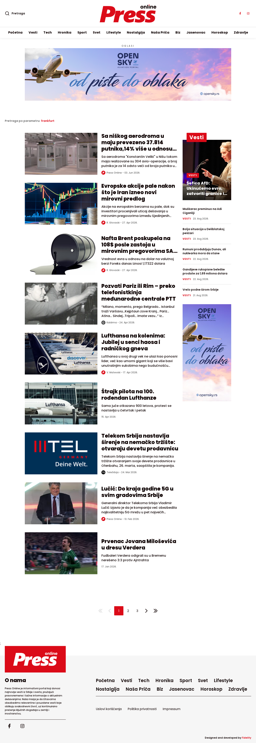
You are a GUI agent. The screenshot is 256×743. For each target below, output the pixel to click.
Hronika (64, 32)
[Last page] (155, 610)
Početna (15, 32)
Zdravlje (241, 32)
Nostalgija (136, 32)
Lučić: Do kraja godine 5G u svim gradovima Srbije (137, 492)
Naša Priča (160, 32)
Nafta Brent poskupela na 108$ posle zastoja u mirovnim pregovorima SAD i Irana (139, 248)
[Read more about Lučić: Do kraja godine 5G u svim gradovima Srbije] (61, 503)
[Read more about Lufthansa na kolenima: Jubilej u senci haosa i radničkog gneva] (61, 353)
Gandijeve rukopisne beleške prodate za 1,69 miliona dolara (205, 271)
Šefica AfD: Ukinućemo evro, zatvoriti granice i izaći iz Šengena (205, 191)
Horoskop (219, 32)
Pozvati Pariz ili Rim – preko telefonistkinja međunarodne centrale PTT (138, 292)
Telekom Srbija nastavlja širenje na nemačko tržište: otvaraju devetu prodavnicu (139, 442)
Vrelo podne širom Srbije (201, 290)
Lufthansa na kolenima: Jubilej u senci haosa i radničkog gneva (133, 342)
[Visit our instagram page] (248, 14)
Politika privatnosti (142, 709)
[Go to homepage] (35, 659)
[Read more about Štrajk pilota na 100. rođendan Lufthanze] (61, 403)
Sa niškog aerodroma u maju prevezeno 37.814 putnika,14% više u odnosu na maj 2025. (136, 145)
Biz (177, 32)
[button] (118, 610)
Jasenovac (195, 32)
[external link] (207, 352)
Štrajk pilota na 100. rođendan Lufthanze (128, 394)
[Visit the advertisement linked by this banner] (128, 74)
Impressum (171, 709)
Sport (82, 32)
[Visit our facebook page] (240, 14)
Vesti (33, 32)
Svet (96, 32)
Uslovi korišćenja (109, 709)
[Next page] (146, 610)
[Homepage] (128, 14)
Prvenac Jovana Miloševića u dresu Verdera (138, 544)
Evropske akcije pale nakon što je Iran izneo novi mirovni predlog (138, 192)
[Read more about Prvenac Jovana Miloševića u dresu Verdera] (61, 553)
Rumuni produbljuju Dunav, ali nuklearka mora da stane (204, 251)
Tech (47, 32)
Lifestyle (113, 32)
